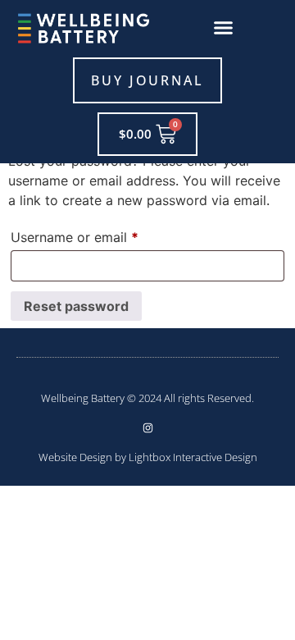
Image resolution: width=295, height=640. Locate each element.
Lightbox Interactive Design (193, 457)
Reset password (76, 306)
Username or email (102, 234)
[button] (223, 27)
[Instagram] (148, 428)
